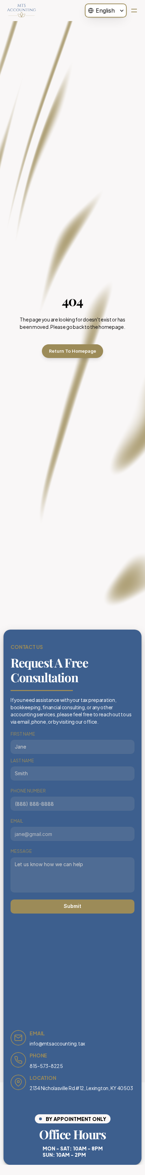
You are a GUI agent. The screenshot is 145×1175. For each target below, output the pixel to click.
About (72, 27)
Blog (72, 48)
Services (72, 37)
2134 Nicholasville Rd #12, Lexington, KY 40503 (81, 1088)
